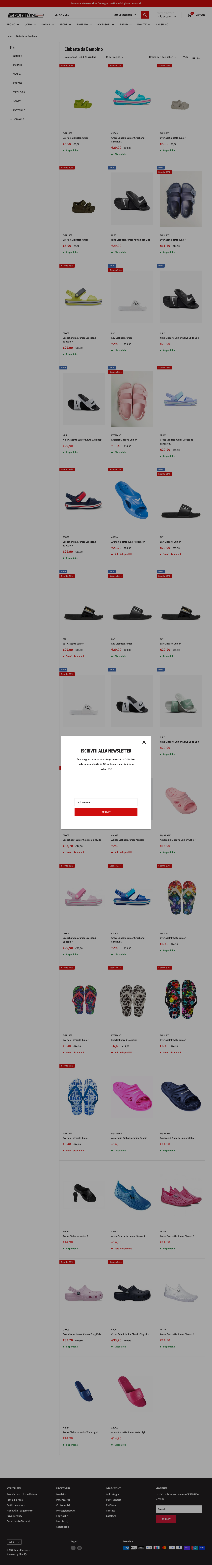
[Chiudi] (144, 742)
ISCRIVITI (106, 812)
